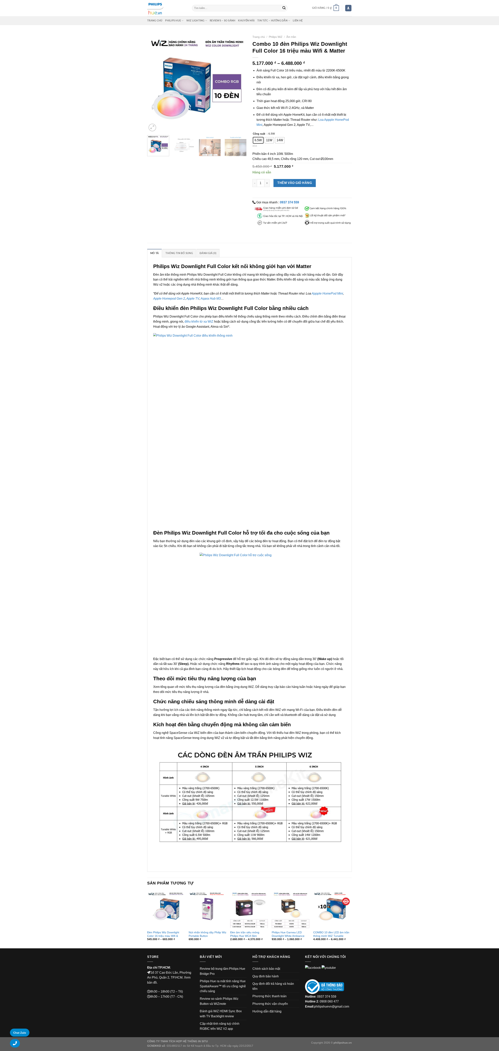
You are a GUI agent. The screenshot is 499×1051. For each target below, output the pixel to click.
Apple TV (192, 298)
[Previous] (153, 83)
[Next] (239, 83)
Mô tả (154, 253)
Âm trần (291, 36)
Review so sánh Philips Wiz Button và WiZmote (219, 1001)
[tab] (154, 253)
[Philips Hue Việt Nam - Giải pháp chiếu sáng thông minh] (166, 8)
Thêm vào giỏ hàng (294, 182)
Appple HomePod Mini (327, 293)
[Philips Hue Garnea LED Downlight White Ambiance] (290, 909)
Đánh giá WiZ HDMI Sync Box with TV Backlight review (221, 1014)
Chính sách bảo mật (266, 968)
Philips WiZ (275, 36)
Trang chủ (154, 20)
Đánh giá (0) (208, 253)
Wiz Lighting (195, 20)
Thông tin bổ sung (179, 253)
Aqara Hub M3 (211, 298)
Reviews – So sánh (222, 20)
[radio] (258, 140)
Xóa (254, 146)
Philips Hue (173, 20)
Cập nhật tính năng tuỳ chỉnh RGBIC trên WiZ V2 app (219, 1026)
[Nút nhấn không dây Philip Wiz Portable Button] (207, 909)
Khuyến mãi (246, 20)
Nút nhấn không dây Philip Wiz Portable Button (207, 934)
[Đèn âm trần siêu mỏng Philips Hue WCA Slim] (249, 909)
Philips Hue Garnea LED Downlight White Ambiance (288, 934)
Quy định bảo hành (265, 976)
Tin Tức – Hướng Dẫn (272, 20)
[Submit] (284, 8)
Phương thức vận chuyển (270, 1003)
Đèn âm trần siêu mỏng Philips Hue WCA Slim (244, 934)
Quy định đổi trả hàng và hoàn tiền (273, 986)
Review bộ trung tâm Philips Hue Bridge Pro (222, 971)
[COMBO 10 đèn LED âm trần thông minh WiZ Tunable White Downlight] (332, 909)
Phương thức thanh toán (269, 996)
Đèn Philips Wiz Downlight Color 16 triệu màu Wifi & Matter (163, 936)
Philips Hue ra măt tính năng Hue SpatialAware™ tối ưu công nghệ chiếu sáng (223, 986)
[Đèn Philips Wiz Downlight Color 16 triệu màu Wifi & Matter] (166, 909)
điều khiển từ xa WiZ (199, 321)
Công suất (259, 133)
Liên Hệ (298, 20)
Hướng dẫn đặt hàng (266, 1011)
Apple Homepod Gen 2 (169, 298)
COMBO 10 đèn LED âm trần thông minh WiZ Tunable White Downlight (331, 936)
